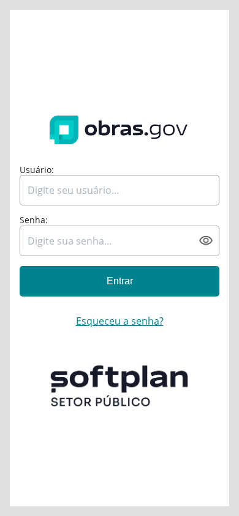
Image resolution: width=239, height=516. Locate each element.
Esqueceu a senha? (120, 321)
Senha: (34, 220)
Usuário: (37, 170)
